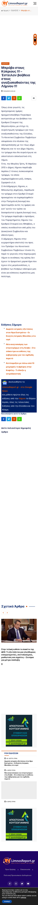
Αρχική (6, 11)
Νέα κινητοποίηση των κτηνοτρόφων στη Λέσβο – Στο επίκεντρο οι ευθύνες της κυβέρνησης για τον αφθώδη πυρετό (20, 351)
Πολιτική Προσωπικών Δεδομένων (17, 875)
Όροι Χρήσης (10, 869)
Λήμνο (22, 398)
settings (23, 898)
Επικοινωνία (25, 869)
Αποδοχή (7, 901)
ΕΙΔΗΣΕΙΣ (14, 11)
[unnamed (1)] (19, 731)
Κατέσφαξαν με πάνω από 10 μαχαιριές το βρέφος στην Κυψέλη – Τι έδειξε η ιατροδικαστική (20, 368)
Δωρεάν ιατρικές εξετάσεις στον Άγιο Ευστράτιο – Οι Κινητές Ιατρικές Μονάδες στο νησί (21, 334)
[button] (3, 613)
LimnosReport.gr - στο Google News (17, 389)
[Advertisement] (19, 37)
